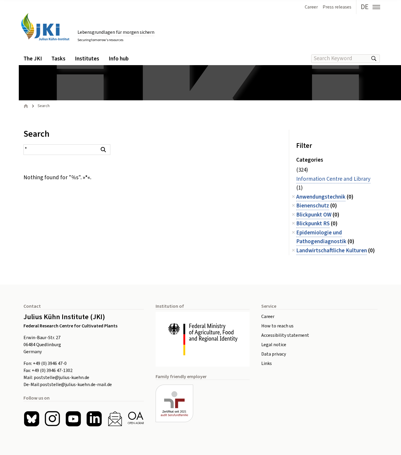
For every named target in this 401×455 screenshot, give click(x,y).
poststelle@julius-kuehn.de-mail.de (76, 384)
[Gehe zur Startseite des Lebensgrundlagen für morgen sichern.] (45, 27)
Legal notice (273, 344)
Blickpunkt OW (313, 215)
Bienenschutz (312, 206)
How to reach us (277, 326)
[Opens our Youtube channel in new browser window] (73, 419)
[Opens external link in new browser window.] (203, 339)
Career (267, 316)
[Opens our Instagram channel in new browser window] (52, 419)
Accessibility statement (285, 335)
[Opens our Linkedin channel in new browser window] (94, 419)
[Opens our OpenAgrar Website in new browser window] (136, 419)
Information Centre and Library (333, 179)
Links (266, 363)
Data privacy (273, 354)
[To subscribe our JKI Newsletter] (115, 419)
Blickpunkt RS (313, 224)
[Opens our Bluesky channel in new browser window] (31, 419)
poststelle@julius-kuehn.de (61, 377)
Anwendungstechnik (321, 197)
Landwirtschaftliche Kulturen (331, 251)
